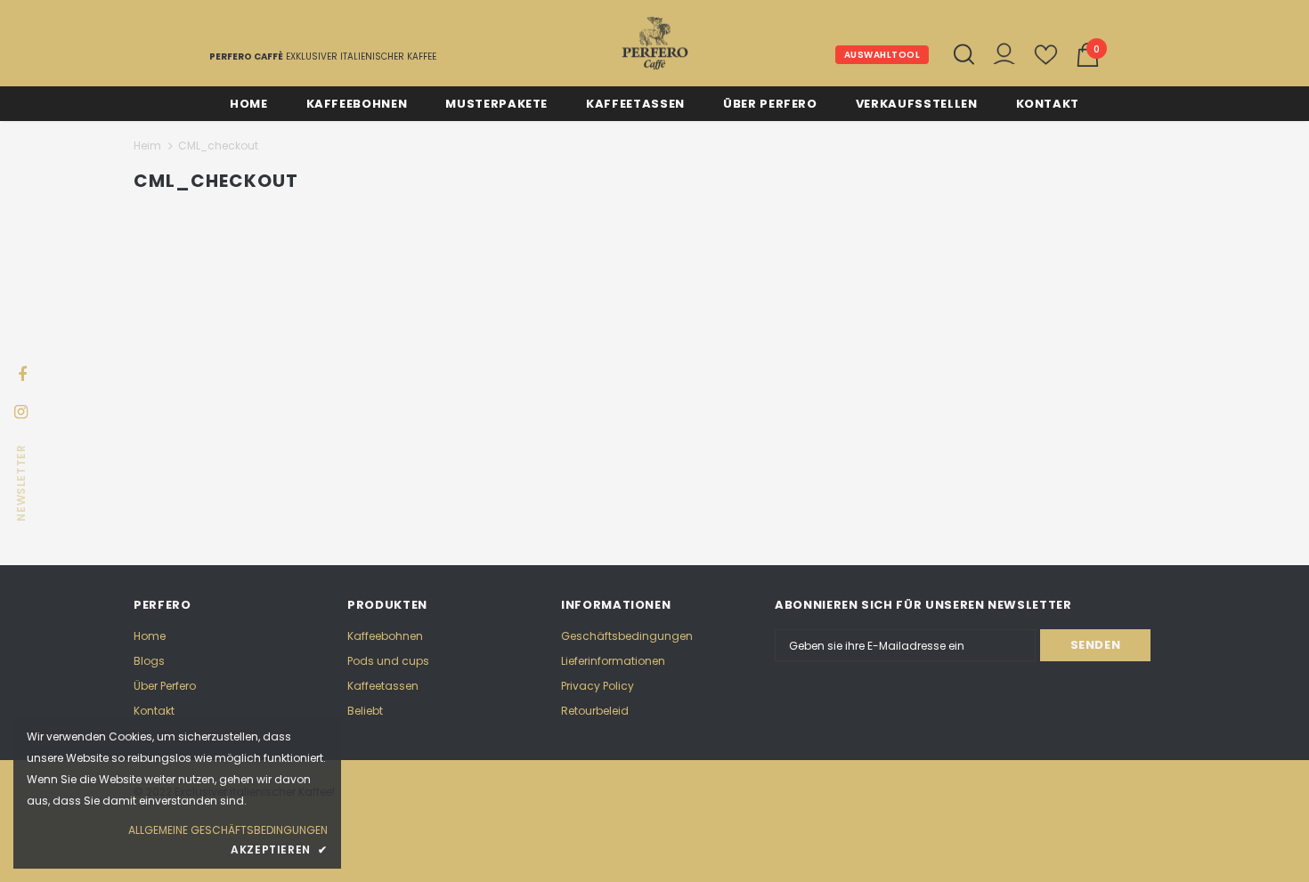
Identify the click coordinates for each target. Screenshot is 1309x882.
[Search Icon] (964, 54)
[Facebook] (22, 373)
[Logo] (655, 43)
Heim (147, 145)
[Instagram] (20, 410)
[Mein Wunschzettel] (1046, 61)
